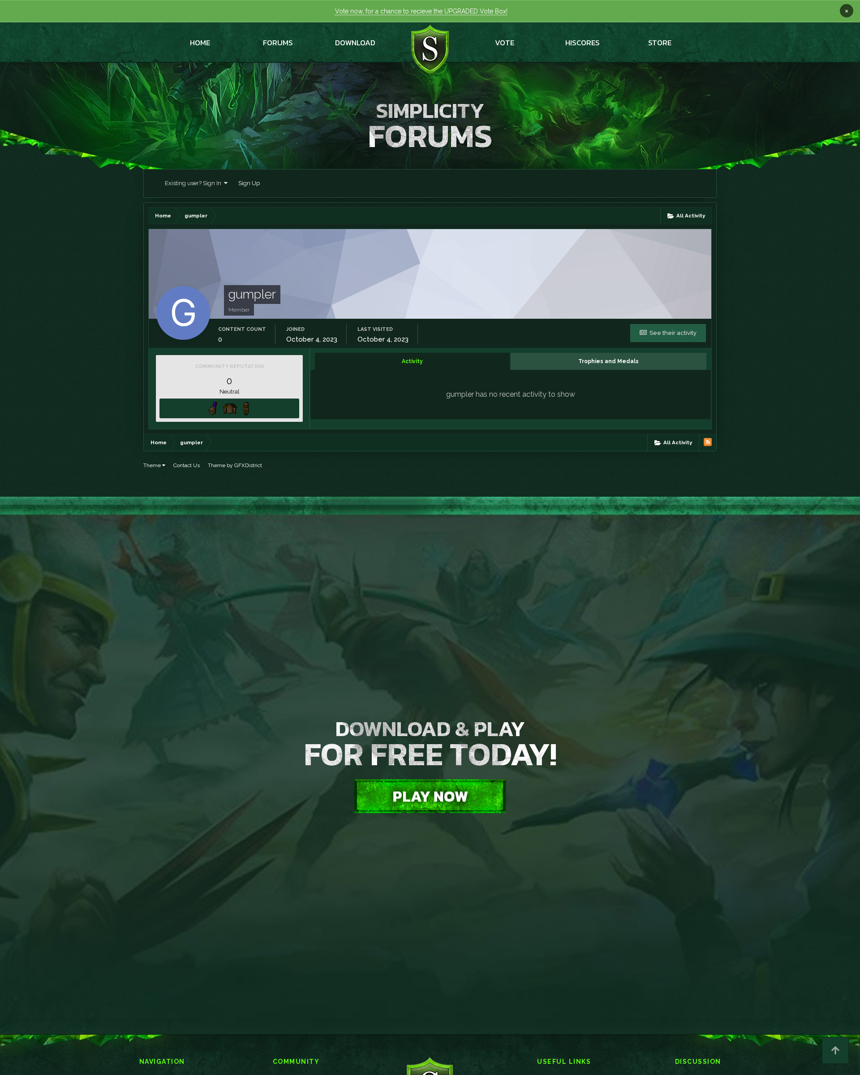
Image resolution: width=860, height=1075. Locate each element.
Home (200, 42)
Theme (152, 465)
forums (278, 42)
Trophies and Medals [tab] (608, 361)
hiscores (582, 42)
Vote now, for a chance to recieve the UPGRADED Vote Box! (421, 11)
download (355, 42)
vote (504, 42)
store (659, 42)
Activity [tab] (412, 361)
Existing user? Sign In (194, 183)
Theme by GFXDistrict (235, 465)
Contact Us (186, 465)
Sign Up (249, 183)
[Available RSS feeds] (708, 442)
